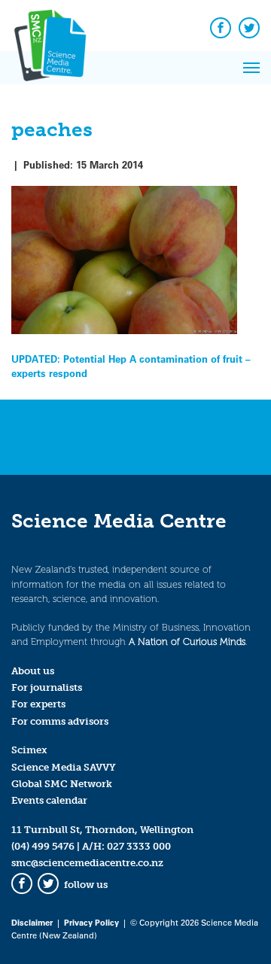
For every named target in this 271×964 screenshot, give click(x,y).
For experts (38, 704)
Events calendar (49, 800)
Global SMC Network (61, 783)
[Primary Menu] (251, 67)
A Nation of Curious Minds (187, 641)
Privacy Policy (91, 922)
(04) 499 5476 (43, 846)
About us (32, 671)
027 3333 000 (139, 846)
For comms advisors (59, 721)
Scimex (29, 750)
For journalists (46, 687)
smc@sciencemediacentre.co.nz (87, 862)
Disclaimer (32, 922)
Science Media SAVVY (63, 767)
